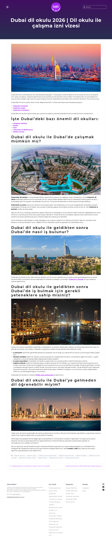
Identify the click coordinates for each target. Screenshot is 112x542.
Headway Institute (20, 123)
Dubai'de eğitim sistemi (72, 458)
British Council (18, 132)
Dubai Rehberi (16, 494)
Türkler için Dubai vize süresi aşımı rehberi (55, 502)
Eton (15, 127)
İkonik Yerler (70, 502)
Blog (84, 491)
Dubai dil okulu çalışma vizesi (47, 455)
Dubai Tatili (70, 493)
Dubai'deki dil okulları (56, 458)
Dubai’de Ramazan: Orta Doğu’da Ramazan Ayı (56, 521)
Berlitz (15, 125)
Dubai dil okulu (31, 455)
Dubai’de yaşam (19, 108)
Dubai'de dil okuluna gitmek (27, 458)
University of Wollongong (23, 129)
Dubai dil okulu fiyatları (66, 455)
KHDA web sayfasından (44, 375)
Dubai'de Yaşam (71, 499)
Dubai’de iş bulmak (20, 106)
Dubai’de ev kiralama (21, 110)
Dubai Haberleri (71, 488)
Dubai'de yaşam (42, 458)
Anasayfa (86, 488)
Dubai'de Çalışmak (72, 496)
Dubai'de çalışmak (81, 455)
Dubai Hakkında (71, 491)
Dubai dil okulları (19, 455)
